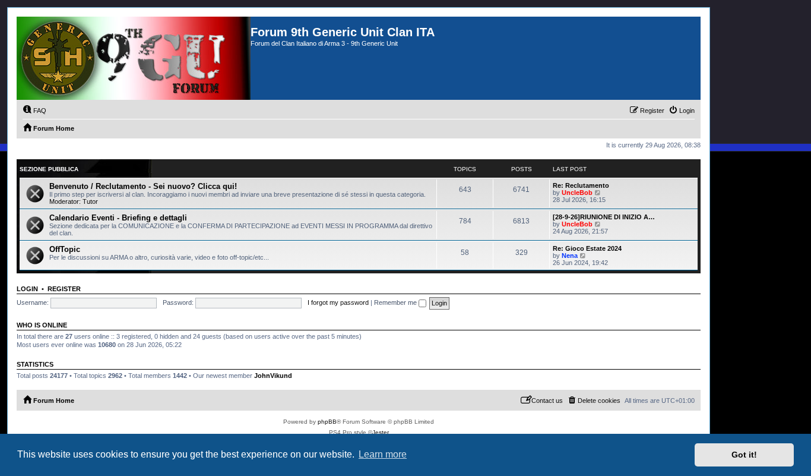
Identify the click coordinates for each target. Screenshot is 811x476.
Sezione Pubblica (49, 169)
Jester (380, 432)
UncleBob (577, 192)
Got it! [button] (744, 454)
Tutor (90, 201)
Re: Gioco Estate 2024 (587, 248)
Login (27, 288)
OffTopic (64, 249)
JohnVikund (273, 375)
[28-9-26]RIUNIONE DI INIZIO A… (604, 216)
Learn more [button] (383, 454)
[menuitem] (34, 110)
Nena (570, 255)
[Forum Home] (134, 58)
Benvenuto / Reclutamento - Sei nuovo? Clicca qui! (143, 186)
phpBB (327, 421)
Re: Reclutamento (581, 185)
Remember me (396, 302)
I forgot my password (338, 302)
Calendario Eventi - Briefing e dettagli (118, 217)
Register (64, 288)
